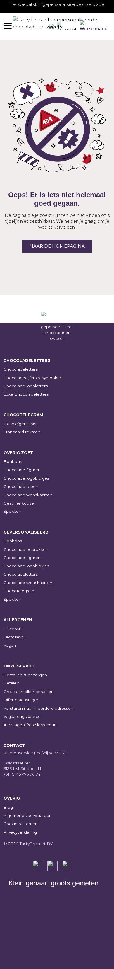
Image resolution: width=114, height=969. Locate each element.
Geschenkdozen (20, 503)
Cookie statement (21, 823)
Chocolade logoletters (26, 386)
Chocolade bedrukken (26, 549)
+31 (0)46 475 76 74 (22, 774)
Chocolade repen (21, 486)
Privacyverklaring (20, 832)
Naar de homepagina (57, 246)
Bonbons (13, 461)
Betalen (11, 683)
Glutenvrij (13, 628)
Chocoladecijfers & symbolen (32, 377)
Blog (8, 807)
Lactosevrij (14, 637)
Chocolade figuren (22, 469)
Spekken (12, 511)
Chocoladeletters (21, 369)
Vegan (10, 645)
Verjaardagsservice (22, 716)
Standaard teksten (22, 432)
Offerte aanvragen (21, 699)
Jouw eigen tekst (21, 423)
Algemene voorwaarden (28, 815)
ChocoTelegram (19, 590)
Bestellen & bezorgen (25, 674)
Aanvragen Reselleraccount (31, 724)
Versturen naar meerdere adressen (38, 708)
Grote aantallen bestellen (29, 691)
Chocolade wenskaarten (28, 495)
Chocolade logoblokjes (26, 478)
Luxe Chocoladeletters (26, 394)
